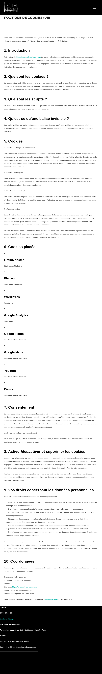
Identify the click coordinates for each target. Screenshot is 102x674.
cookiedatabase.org (52, 599)
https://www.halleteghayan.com (28, 57)
